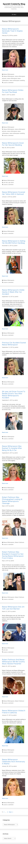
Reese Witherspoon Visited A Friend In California (13, 712)
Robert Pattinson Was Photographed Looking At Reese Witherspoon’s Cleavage (12, 500)
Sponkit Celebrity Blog (14, 4)
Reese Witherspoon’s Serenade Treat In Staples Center (12, 31)
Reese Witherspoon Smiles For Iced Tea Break (12, 91)
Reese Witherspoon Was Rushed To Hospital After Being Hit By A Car (12, 448)
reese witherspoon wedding (17, 80)
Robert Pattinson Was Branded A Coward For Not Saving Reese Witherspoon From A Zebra (13, 555)
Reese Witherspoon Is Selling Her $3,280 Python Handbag (13, 242)
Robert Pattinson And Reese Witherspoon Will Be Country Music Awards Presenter (13, 662)
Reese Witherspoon (9, 74)
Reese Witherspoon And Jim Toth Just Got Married (13, 608)
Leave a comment (8, 82)
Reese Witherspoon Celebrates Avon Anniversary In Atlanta (13, 762)
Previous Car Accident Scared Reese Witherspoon (14, 344)
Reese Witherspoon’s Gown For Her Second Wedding (13, 144)
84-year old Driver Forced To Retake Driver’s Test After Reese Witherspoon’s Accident (13, 394)
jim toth (6, 182)
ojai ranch (11, 182)
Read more (5, 70)
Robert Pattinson (19, 542)
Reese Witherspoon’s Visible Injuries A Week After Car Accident (13, 292)
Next (11, 812)
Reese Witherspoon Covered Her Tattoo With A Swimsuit (13, 193)
